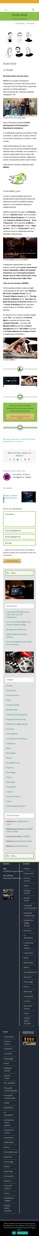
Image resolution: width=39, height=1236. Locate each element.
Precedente (20, 23)
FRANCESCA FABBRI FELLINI (16, 724)
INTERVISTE (8, 1108)
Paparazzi (10, 767)
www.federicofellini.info (12, 878)
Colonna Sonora (12, 695)
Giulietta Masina (21, 846)
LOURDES (26, 836)
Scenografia (11, 787)
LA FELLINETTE (25, 439)
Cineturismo (11, 690)
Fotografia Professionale (16, 719)
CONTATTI (8, 1049)
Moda (8, 748)
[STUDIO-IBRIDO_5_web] (29, 381)
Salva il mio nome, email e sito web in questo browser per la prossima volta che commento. (19, 552)
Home (14, 19)
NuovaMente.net (13, 763)
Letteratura (10, 743)
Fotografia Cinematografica (17, 714)
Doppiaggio (8, 1058)
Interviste (10, 729)
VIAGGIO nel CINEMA (9, 1199)
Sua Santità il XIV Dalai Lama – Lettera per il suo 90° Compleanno (18, 614)
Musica (9, 758)
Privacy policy (22, 1233)
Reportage (10, 782)
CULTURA (8, 1054)
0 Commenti (18, 441)
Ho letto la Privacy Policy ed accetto (20, 417)
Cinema (9, 686)
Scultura (9, 792)
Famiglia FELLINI (12, 705)
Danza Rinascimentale (23, 841)
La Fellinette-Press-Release (9, 1122)
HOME (6, 1103)
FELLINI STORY (11, 710)
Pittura (9, 777)
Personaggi (10, 772)
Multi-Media (11, 753)
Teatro (9, 801)
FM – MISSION (9, 1083)
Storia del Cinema (13, 796)
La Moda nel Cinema (9, 1131)
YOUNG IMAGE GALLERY (15, 806)
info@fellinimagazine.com (13, 871)
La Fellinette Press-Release (16, 739)
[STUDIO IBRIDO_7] (11, 381)
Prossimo (30, 23)
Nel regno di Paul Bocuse (16, 629)
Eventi (8, 700)
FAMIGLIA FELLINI (8, 1069)
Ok (14, 1233)
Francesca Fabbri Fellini (12, 439)
